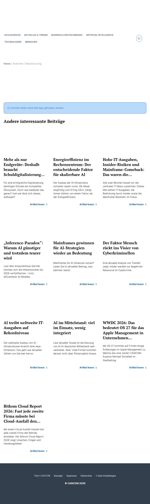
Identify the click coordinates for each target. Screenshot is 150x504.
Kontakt (58, 475)
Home (7, 63)
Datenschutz (86, 475)
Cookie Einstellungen (106, 475)
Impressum (72, 475)
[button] (139, 38)
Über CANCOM (42, 475)
